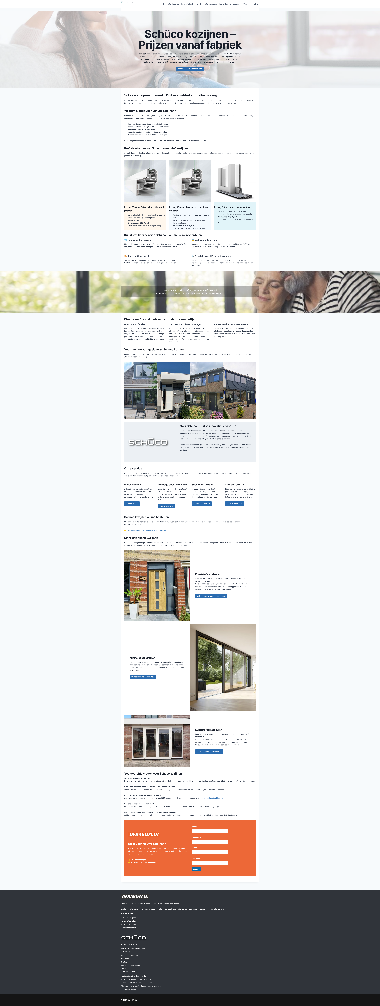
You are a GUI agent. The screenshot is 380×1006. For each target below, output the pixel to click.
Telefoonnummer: (199, 858)
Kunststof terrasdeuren (130, 928)
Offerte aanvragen (128, 989)
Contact (124, 962)
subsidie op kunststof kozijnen (212, 798)
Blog (256, 4)
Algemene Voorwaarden (130, 965)
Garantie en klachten (129, 955)
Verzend (196, 869)
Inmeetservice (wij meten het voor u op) (137, 983)
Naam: (194, 827)
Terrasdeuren (225, 4)
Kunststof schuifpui (189, 4)
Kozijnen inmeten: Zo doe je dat (133, 976)
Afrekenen (125, 959)
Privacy (124, 969)
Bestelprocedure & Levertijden (133, 948)
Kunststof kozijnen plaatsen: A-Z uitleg (136, 979)
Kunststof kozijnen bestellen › (143, 862)
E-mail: (194, 848)
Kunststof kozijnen (171, 4)
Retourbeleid (126, 952)
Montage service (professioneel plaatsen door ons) (141, 986)
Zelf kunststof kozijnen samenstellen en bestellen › (147, 530)
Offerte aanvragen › (139, 860)
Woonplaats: (196, 837)
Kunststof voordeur (208, 4)
